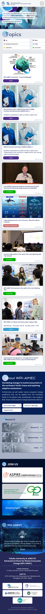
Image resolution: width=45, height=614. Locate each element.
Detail (22, 549)
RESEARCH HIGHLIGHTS (12, 44)
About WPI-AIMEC (10, 406)
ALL (7, 40)
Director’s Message (31, 406)
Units (36, 447)
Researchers (33, 437)
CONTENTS (9, 47)
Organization (8, 410)
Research (35, 427)
